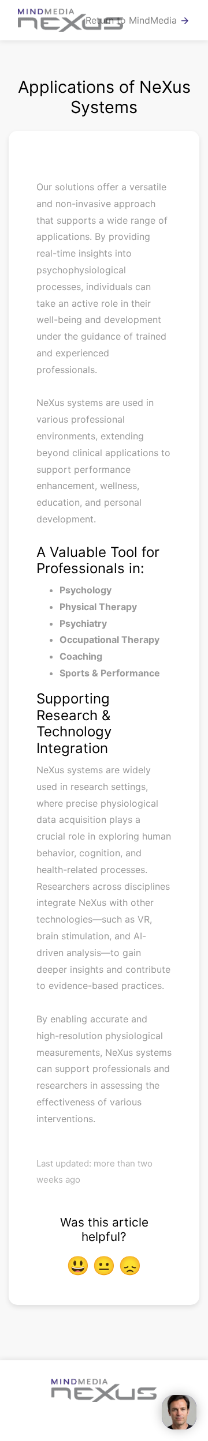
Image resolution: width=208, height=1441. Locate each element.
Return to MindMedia (138, 20)
